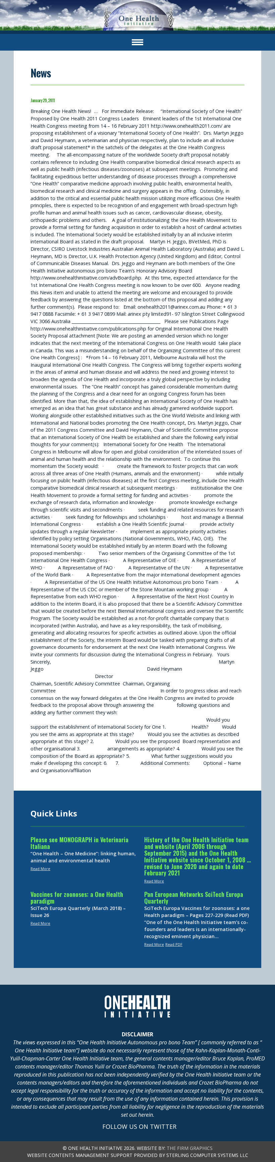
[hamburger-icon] (137, 42)
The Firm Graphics (190, 1148)
